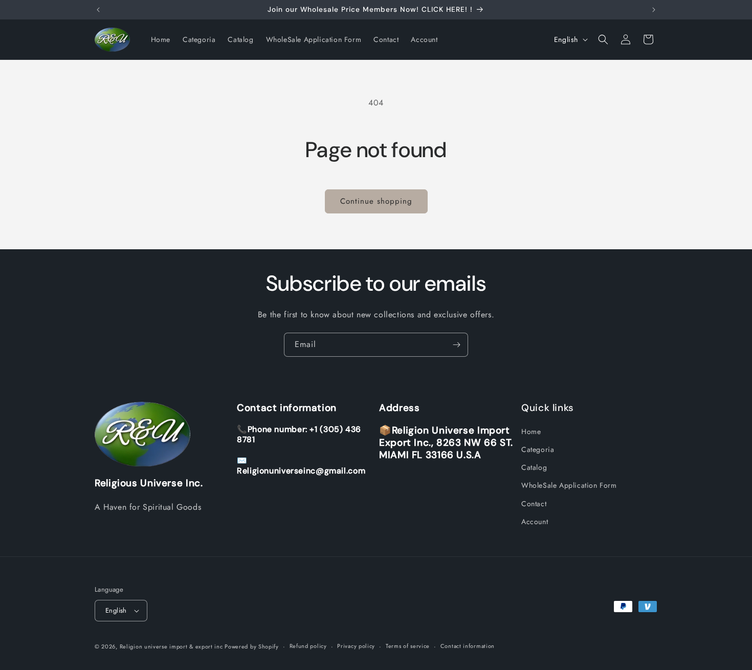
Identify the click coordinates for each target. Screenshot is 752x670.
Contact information (467, 646)
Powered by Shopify (252, 646)
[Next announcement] (654, 9)
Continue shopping (376, 201)
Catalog (534, 467)
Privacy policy (356, 646)
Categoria (537, 449)
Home (531, 431)
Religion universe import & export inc (172, 646)
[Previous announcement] (98, 9)
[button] (603, 39)
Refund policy (308, 646)
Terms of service (408, 646)
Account (534, 521)
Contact (533, 504)
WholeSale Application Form (569, 486)
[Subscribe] (456, 345)
